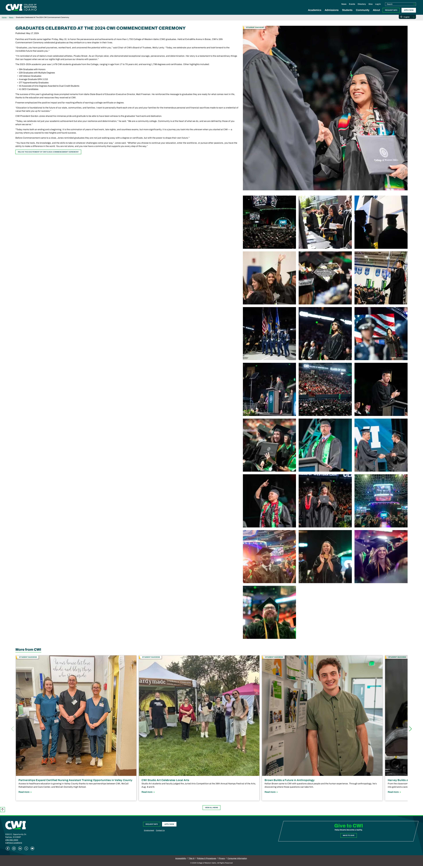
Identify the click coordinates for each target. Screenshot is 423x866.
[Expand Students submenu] (347, 12)
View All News (211, 807)
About (376, 10)
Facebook (7, 848)
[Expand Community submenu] (362, 12)
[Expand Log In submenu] (378, 6)
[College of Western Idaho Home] (21, 7)
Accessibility (180, 858)
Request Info (391, 10)
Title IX (191, 858)
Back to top (2, 809)
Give (370, 4)
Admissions (332, 10)
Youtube (32, 848)
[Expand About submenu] (376, 12)
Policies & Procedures (206, 858)
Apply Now (409, 10)
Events (352, 4)
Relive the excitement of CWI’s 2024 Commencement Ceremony (48, 152)
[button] (410, 728)
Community (362, 10)
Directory (362, 4)
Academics (314, 10)
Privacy (222, 858)
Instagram (13, 848)
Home (4, 17)
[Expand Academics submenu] (314, 12)
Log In (378, 4)
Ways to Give (348, 835)
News (343, 4)
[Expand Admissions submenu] (331, 12)
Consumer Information (237, 858)
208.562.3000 (11, 840)
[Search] (414, 4)
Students (347, 10)
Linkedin (20, 848)
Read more (72, 792)
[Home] (15, 825)
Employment (149, 830)
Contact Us (160, 830)
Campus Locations (13, 843)
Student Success (255, 27)
